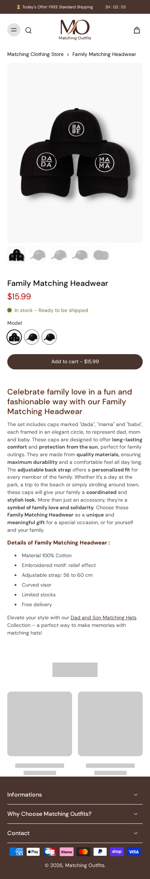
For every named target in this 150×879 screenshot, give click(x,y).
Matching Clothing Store (35, 54)
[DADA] (32, 337)
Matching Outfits (84, 865)
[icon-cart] (135, 30)
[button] (75, 361)
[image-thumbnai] (16, 255)
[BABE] (14, 337)
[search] (28, 30)
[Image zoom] (75, 153)
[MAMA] (49, 337)
